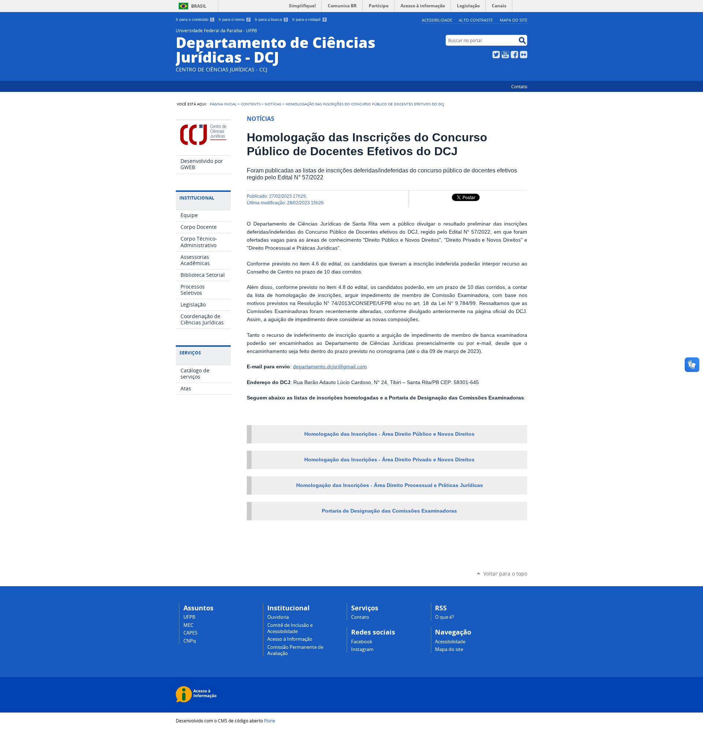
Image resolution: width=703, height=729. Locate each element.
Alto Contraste (476, 20)
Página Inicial (223, 104)
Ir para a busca (271, 19)
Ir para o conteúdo (194, 19)
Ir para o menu (234, 19)
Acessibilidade (437, 20)
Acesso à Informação (289, 639)
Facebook (514, 54)
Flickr (523, 54)
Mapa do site (513, 20)
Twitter (496, 54)
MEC (188, 625)
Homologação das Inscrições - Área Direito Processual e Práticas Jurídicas (389, 485)
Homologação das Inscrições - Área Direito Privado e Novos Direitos (389, 459)
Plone (269, 721)
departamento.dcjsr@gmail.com (330, 366)
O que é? (444, 617)
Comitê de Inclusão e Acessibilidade (290, 628)
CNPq (189, 641)
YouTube (505, 54)
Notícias (273, 104)
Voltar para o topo (505, 573)
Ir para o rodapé (309, 19)
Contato (519, 86)
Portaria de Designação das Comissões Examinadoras (389, 511)
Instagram (362, 649)
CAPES (190, 633)
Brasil (199, 6)
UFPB (189, 617)
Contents (250, 104)
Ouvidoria (278, 617)
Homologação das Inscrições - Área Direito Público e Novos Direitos (389, 434)
